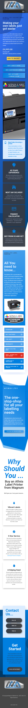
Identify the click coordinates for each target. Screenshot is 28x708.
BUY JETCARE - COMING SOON (14, 75)
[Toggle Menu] (23, 11)
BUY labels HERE (14, 66)
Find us (14, 631)
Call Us (14, 620)
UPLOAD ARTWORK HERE (14, 431)
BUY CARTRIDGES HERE (14, 70)
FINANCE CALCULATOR (14, 215)
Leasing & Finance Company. (14, 555)
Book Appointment (14, 669)
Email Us (14, 625)
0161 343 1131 (14, 704)
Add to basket (13, 58)
